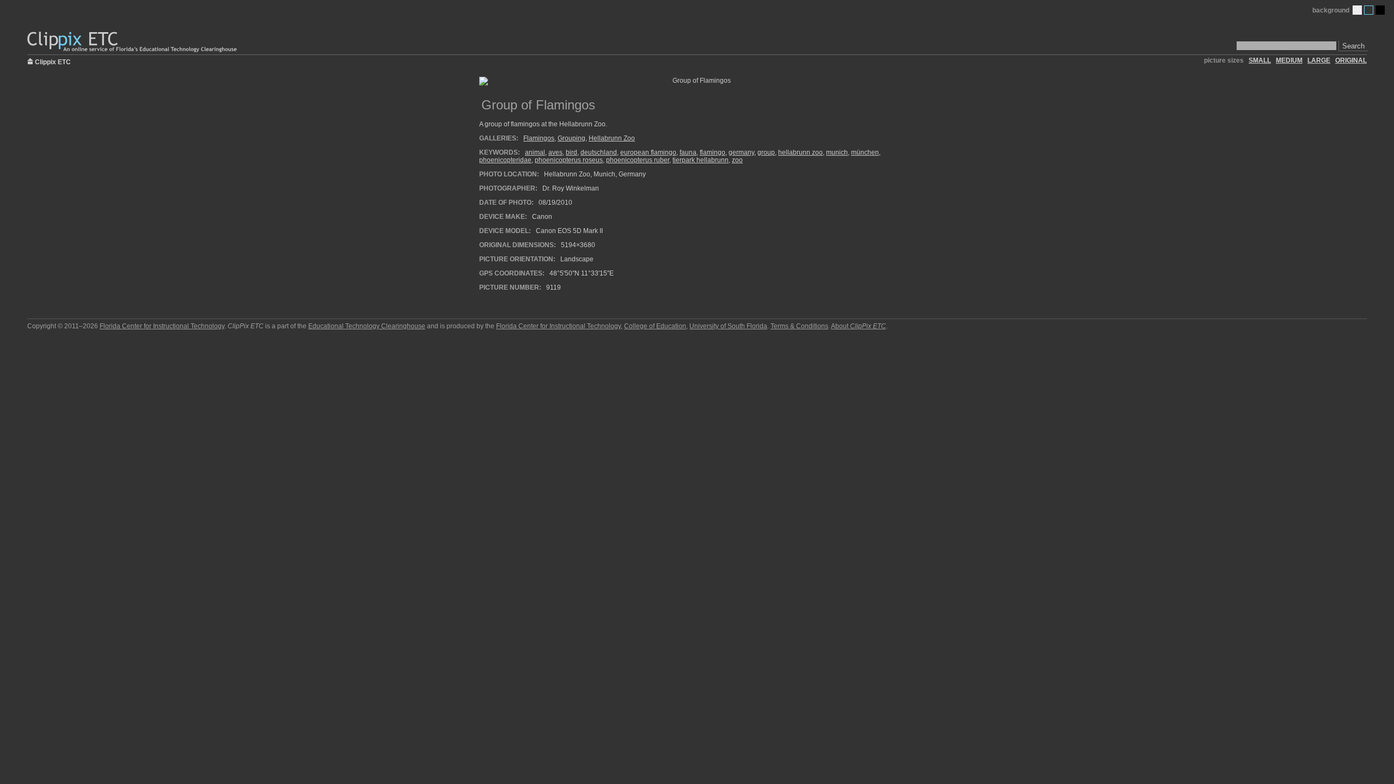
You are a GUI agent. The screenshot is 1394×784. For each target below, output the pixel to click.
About (858, 326)
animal (535, 152)
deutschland (598, 152)
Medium (1368, 10)
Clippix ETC (53, 61)
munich (837, 152)
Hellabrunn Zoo (612, 138)
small (1260, 60)
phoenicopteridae (505, 160)
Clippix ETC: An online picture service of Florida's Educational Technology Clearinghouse (133, 42)
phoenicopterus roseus (569, 160)
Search (1353, 46)
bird (571, 152)
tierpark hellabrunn (700, 160)
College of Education (655, 326)
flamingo (712, 152)
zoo (737, 160)
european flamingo (648, 152)
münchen (865, 152)
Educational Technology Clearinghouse (366, 326)
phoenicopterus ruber (637, 160)
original (1351, 60)
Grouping (571, 138)
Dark (1380, 10)
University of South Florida (728, 326)
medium (1289, 60)
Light (1357, 10)
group (766, 152)
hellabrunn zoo (800, 152)
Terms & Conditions (799, 326)
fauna (688, 152)
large (1318, 60)
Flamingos (538, 138)
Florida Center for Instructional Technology (162, 326)
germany (741, 152)
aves (555, 152)
